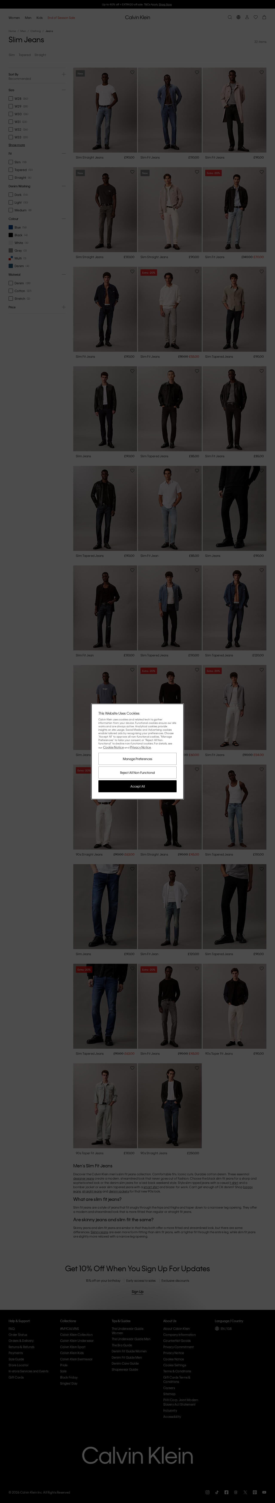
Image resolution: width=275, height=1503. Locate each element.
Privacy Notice (140, 747)
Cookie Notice (113, 747)
